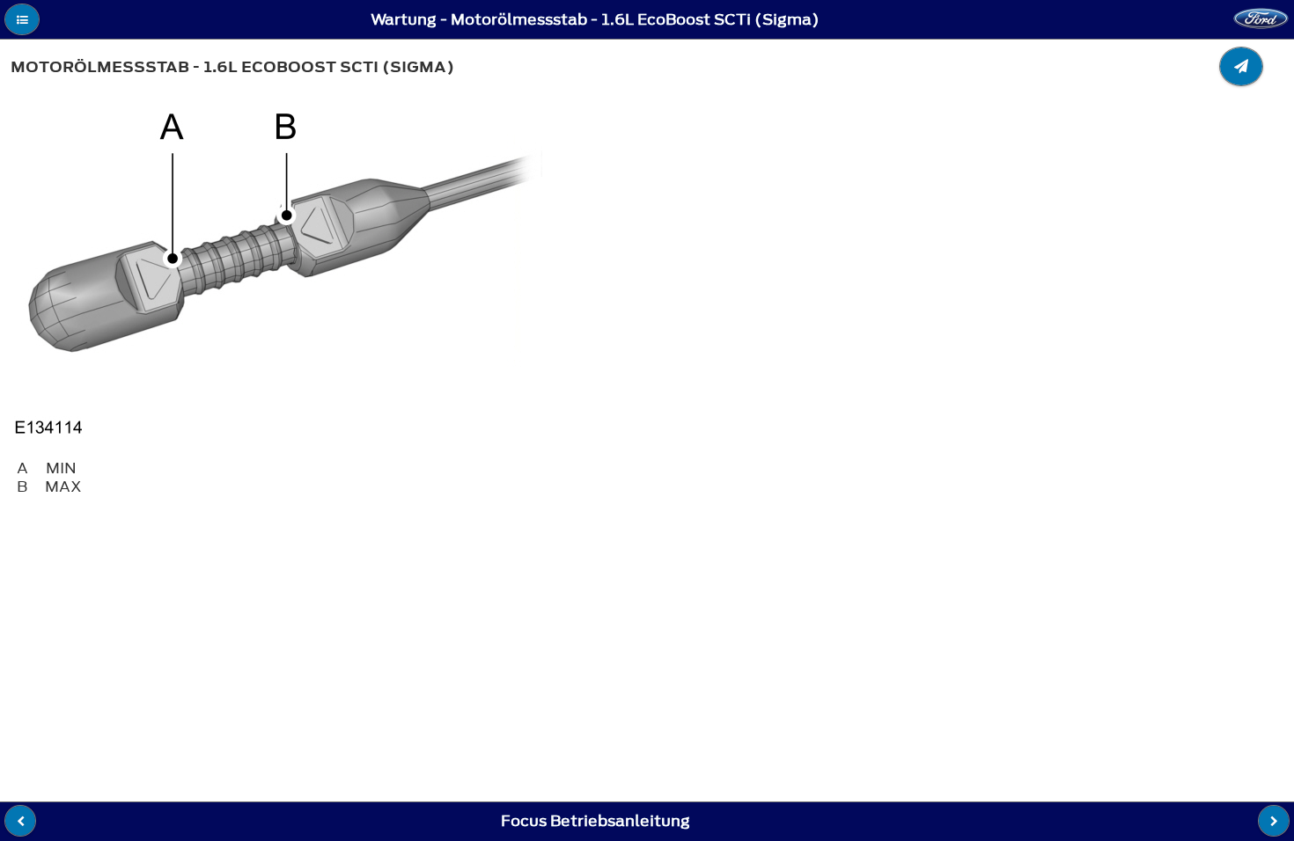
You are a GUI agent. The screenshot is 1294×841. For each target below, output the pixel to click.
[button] (22, 19)
